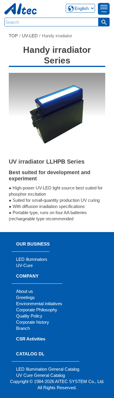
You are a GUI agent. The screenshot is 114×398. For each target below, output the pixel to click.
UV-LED (30, 35)
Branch (23, 328)
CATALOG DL (30, 353)
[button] (104, 22)
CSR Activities (30, 338)
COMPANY (27, 275)
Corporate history (32, 322)
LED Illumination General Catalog (47, 369)
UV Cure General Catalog (40, 375)
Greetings (25, 297)
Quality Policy (29, 315)
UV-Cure (24, 265)
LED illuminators (31, 259)
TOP (13, 35)
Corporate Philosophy (36, 309)
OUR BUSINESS (33, 243)
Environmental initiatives (39, 303)
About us (24, 291)
